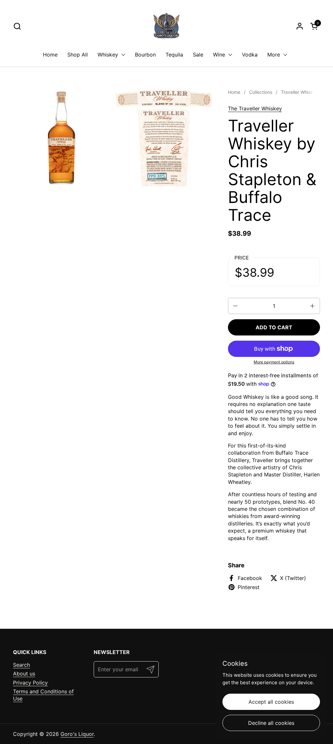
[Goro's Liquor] (166, 26)
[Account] (300, 26)
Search (21, 665)
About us (24, 673)
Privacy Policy (30, 682)
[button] (17, 26)
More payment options (274, 361)
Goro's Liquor (77, 734)
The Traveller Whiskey (255, 108)
